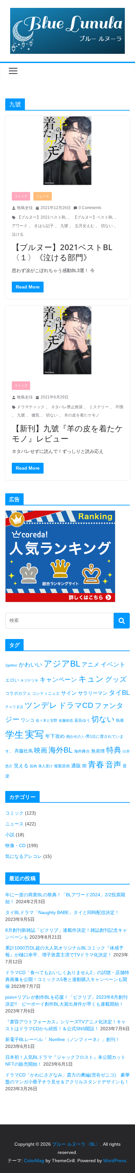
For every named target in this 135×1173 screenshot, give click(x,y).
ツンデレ (41, 705)
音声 (113, 764)
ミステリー (99, 407)
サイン (69, 693)
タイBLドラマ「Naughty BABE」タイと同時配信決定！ (62, 912)
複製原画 (62, 766)
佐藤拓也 (66, 720)
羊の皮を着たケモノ (82, 415)
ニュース (42, 196)
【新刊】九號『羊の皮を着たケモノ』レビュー (67, 433)
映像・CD (15, 845)
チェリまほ (14, 707)
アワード (20, 226)
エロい (12, 680)
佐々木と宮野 (46, 720)
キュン (91, 678)
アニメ (90, 664)
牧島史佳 (25, 207)
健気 (35, 415)
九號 (64, 226)
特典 (113, 750)
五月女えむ (84, 226)
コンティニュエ (46, 693)
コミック (21, 196)
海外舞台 (82, 751)
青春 (96, 764)
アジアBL (62, 664)
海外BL (60, 750)
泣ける (18, 234)
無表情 (98, 751)
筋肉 (33, 766)
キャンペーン (58, 679)
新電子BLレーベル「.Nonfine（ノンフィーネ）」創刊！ (62, 1039)
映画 (40, 750)
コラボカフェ (18, 693)
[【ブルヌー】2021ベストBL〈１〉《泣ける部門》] (67, 150)
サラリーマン (92, 693)
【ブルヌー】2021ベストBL (42, 217)
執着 (120, 720)
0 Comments (90, 207)
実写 (34, 734)
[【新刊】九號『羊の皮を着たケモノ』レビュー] (67, 340)
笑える (21, 765)
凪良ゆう (82, 720)
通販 (76, 765)
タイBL (119, 692)
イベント (113, 664)
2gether (11, 665)
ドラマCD (76, 705)
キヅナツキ (29, 680)
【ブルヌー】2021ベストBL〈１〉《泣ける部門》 (62, 252)
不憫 (119, 407)
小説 (9, 834)
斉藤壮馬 (23, 751)
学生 (14, 735)
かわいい (30, 664)
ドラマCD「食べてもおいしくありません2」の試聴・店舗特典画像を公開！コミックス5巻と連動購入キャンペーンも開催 (67, 979)
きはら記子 (44, 226)
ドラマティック (31, 407)
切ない (107, 226)
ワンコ (27, 720)
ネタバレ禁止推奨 (67, 407)
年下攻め (55, 736)
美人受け (45, 766)
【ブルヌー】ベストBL (93, 217)
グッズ (116, 679)
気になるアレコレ (23, 856)
